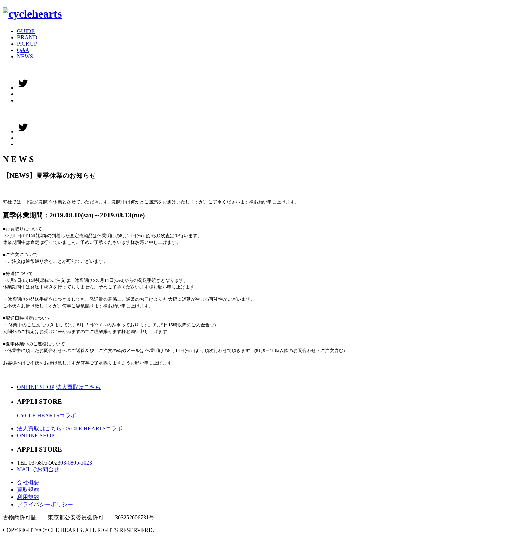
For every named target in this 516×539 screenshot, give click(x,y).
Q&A (23, 50)
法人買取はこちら (78, 387)
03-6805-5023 (76, 463)
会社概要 (28, 482)
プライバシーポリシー (45, 504)
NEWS (25, 56)
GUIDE (26, 31)
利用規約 (28, 497)
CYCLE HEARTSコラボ (46, 415)
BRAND (27, 37)
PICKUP (27, 44)
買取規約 (28, 490)
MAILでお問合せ (38, 469)
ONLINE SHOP (35, 387)
